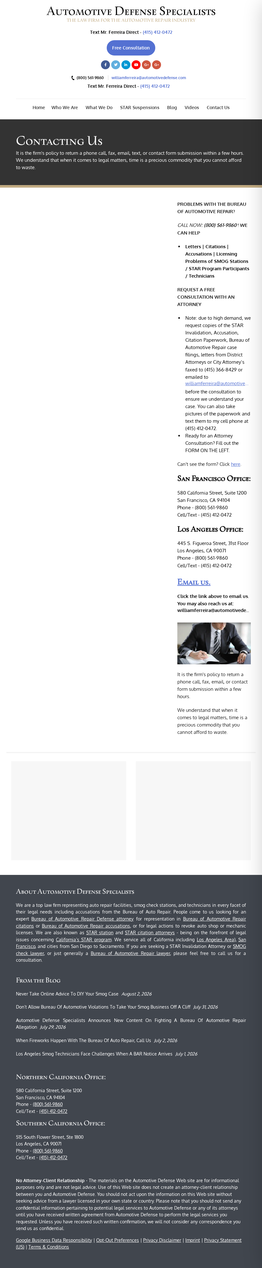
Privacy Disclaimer (162, 1240)
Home (39, 107)
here (235, 464)
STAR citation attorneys (150, 932)
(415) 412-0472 (157, 32)
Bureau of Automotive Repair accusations (86, 926)
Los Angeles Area (215, 939)
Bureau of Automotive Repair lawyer (130, 953)
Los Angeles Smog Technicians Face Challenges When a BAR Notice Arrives (94, 1053)
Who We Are (64, 107)
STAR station (99, 932)
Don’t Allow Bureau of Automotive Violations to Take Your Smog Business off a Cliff (103, 1007)
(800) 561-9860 (48, 1104)
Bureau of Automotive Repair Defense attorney (82, 918)
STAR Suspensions (139, 107)
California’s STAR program (84, 939)
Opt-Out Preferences (117, 1240)
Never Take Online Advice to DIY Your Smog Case (67, 993)
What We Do (98, 107)
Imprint (192, 1240)
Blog (171, 107)
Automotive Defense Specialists (131, 11)
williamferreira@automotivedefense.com (149, 77)
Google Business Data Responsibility (54, 1240)
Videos (191, 107)
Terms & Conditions (48, 1246)
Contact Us (217, 107)
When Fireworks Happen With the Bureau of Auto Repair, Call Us (83, 1040)
